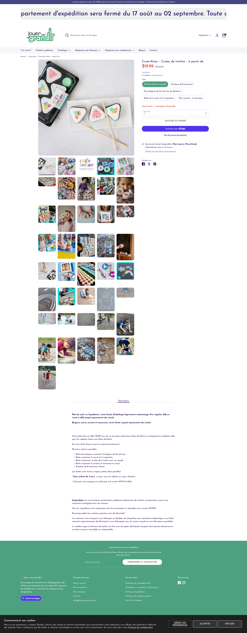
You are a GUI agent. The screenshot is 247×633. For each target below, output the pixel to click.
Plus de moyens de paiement (175, 135)
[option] (86, 109)
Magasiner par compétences (118, 50)
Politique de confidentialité (140, 627)
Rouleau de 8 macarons (182, 84)
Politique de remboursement (138, 596)
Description (123, 401)
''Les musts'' (26, 50)
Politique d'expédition (135, 592)
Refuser (229, 624)
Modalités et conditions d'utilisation (141, 587)
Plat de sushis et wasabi (155, 84)
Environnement (80, 587)
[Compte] (217, 35)
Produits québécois (44, 50)
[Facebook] (179, 582)
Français (203, 35)
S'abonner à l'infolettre (142, 562)
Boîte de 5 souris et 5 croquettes (159, 98)
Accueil (23, 56)
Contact (153, 50)
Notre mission (79, 583)
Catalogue (63, 50)
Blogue (142, 50)
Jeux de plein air (157, 75)
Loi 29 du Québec (133, 600)
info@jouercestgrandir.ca (84, 600)
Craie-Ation (146, 72)
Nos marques (79, 592)
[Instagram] (183, 582)
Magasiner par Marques (86, 50)
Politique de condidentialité (138, 583)
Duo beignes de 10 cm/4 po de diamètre (162, 91)
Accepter (205, 624)
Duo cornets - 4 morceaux (191, 98)
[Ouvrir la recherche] (66, 35)
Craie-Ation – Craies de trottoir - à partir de (43, 56)
